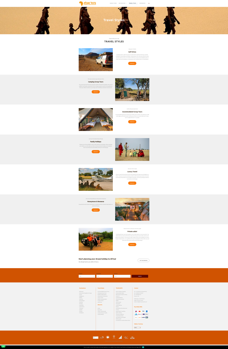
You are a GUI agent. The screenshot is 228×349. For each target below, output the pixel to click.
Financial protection (120, 299)
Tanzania (81, 308)
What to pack (118, 318)
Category (80, 273)
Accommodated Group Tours (103, 291)
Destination (98, 273)
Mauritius (81, 299)
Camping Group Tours (102, 293)
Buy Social (100, 309)
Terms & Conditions (120, 314)
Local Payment (119, 305)
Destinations (122, 3)
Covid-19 (117, 296)
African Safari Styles (120, 293)
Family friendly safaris (102, 294)
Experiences (142, 3)
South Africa (81, 306)
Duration (116, 273)
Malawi (80, 297)
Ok (143, 347)
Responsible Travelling (120, 311)
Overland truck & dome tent (121, 308)
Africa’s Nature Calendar (121, 291)
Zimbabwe (81, 312)
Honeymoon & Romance (103, 296)
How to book (118, 302)
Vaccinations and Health (121, 317)
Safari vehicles (119, 312)
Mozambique (82, 300)
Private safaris (101, 300)
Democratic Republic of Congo (85, 293)
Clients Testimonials (102, 311)
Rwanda (81, 303)
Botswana (81, 291)
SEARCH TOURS (113, 3)
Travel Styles (132, 3)
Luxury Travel (100, 297)
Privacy (117, 309)
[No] (226, 347)
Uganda (80, 309)
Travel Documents (119, 315)
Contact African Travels (102, 312)
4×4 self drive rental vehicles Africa (123, 320)
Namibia (81, 302)
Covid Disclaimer (119, 297)
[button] (3, 346)
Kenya (80, 294)
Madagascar (81, 296)
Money (117, 306)
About (99, 308)
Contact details (101, 314)
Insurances (118, 303)
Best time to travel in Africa (121, 294)
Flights (117, 300)
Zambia (80, 311)
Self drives (100, 302)
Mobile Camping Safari (102, 299)
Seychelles (81, 305)
